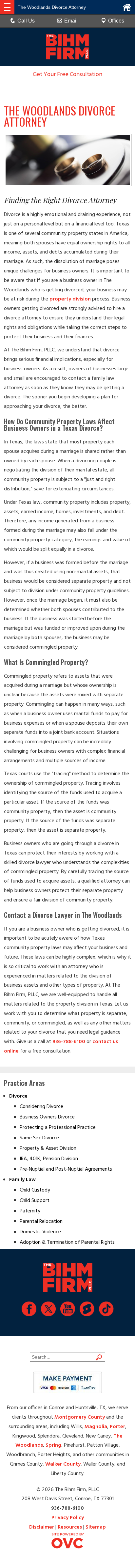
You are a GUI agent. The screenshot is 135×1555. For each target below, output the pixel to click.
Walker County (63, 1464)
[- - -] (7, 7)
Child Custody (35, 1190)
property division (70, 299)
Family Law (22, 1180)
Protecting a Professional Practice (58, 1127)
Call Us (26, 20)
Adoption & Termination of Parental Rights (67, 1242)
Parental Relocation (41, 1221)
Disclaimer (41, 1527)
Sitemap (96, 1527)
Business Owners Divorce (47, 1117)
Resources (70, 1527)
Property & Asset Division (48, 1148)
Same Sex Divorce (39, 1138)
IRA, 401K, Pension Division (49, 1159)
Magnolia (96, 1427)
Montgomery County (79, 1417)
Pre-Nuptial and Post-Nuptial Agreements (66, 1169)
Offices (116, 20)
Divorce (18, 1096)
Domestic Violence (40, 1232)
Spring (53, 1445)
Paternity (30, 1211)
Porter (117, 1427)
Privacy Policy (67, 1518)
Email (71, 20)
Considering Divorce (41, 1106)
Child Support (34, 1200)
